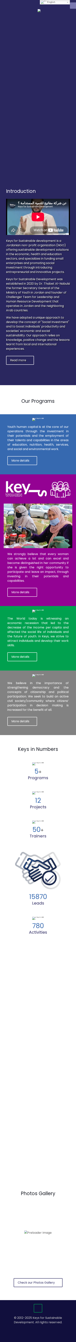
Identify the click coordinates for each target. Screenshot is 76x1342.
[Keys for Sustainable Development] (43, 13)
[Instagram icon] (43, 1329)
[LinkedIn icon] (40, 1329)
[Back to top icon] (38, 1308)
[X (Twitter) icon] (36, 1329)
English (50, 2)
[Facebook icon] (32, 1329)
